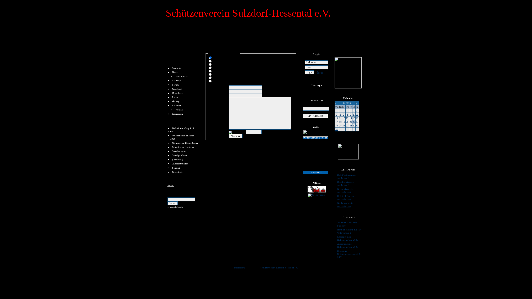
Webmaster (219, 77)
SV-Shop (176, 80)
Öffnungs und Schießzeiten (185, 143)
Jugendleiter (220, 60)
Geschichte (177, 172)
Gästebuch (177, 89)
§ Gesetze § (177, 159)
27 (347, 125)
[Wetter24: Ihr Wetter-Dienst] (317, 133)
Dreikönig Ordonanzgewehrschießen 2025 (349, 254)
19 (343, 122)
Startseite (176, 68)
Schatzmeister (220, 63)
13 (347, 118)
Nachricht (213, 98)
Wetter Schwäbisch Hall (315, 138)
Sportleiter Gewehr (223, 67)
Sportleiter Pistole (222, 70)
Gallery (175, 101)
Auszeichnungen (180, 163)
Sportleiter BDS (221, 80)
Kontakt (179, 109)
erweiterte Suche (175, 207)
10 (336, 118)
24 (336, 125)
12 (343, 118)
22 (354, 122)
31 (336, 129)
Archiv (170, 185)
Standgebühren (179, 155)
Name (211, 86)
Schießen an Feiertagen (183, 147)
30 (357, 125)
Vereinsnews (181, 76)
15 (354, 118)
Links (175, 97)
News (174, 72)
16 (357, 118)
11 (340, 118)
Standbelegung (179, 151)
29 (354, 125)
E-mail (211, 90)
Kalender (176, 105)
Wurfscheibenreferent (225, 73)
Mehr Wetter (315, 173)
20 (347, 122)
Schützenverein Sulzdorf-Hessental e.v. (279, 267)
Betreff (211, 94)
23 (357, 122)
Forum (175, 84)
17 (336, 122)
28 (351, 125)
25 (340, 125)
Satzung (176, 168)
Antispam (213, 131)
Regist (320, 72)
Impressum (177, 114)
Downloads (177, 93)
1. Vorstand (219, 57)
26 (343, 125)
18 (340, 122)
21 (351, 122)
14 (351, 118)
